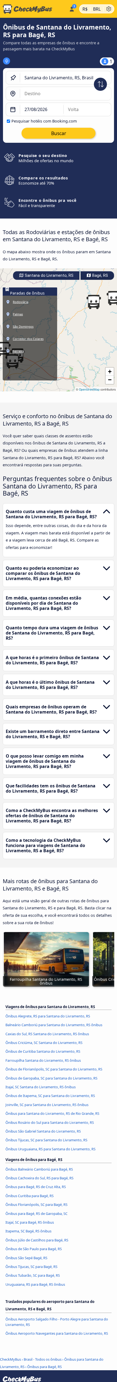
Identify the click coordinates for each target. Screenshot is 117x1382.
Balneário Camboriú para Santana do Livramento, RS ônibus (53, 1024)
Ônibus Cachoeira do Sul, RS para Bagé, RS (39, 1178)
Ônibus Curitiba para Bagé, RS (29, 1195)
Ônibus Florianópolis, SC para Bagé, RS (36, 1204)
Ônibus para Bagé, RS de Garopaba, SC (36, 1213)
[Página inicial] (33, 9)
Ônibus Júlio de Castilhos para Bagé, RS (36, 1240)
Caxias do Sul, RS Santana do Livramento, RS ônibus (47, 1033)
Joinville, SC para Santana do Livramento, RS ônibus (46, 1104)
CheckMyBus (10, 1359)
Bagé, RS (99, 275)
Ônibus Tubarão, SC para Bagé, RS (32, 1275)
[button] (93, 302)
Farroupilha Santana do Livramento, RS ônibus (43, 1060)
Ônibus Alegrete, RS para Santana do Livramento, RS (47, 1016)
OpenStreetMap (89, 389)
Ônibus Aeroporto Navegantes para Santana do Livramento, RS (56, 1333)
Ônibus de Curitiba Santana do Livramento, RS (42, 1051)
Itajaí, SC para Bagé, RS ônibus (29, 1222)
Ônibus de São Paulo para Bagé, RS (33, 1248)
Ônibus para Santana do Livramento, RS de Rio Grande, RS (52, 1113)
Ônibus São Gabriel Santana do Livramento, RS (43, 1131)
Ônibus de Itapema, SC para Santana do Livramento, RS (50, 1095)
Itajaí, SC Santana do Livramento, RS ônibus (40, 1086)
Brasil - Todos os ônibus (42, 1359)
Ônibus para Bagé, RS (44, 1366)
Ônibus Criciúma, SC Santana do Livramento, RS (43, 1042)
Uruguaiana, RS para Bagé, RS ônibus (35, 1284)
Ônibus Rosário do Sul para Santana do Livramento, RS (49, 1122)
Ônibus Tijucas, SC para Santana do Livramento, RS (46, 1139)
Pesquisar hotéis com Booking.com (44, 121)
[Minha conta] (71, 8)
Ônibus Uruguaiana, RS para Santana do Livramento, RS (50, 1149)
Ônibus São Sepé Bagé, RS (26, 1257)
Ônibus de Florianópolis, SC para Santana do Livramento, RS (53, 1069)
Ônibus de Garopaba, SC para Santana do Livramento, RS (51, 1078)
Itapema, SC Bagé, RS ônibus (28, 1231)
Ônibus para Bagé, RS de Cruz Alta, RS (35, 1186)
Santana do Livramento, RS (48, 275)
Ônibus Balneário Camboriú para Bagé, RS (39, 1169)
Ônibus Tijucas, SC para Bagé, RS (31, 1266)
